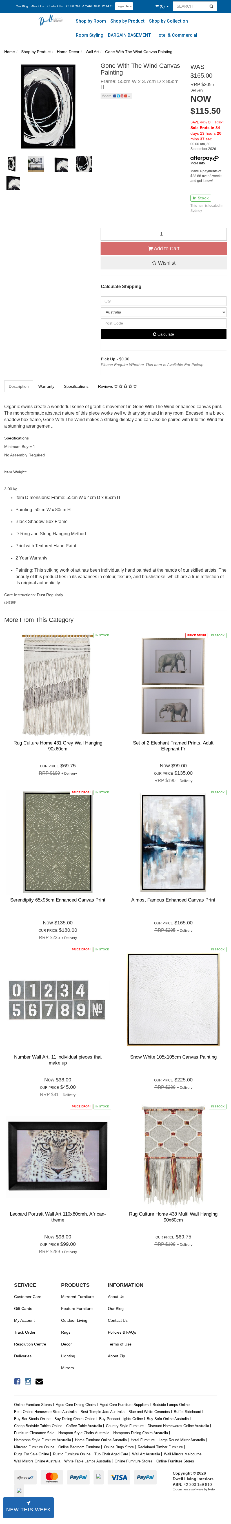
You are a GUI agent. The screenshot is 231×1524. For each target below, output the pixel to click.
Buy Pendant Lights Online (121, 1419)
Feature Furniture (77, 1308)
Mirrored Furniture (77, 1296)
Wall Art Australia (146, 1454)
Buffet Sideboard (187, 1412)
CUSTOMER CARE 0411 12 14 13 (89, 6)
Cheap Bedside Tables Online (38, 1426)
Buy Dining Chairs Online (74, 1419)
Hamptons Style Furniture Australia (42, 1440)
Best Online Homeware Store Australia (45, 1412)
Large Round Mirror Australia (182, 1440)
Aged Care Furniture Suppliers (124, 1405)
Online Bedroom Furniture (79, 1447)
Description (19, 386)
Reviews (106, 386)
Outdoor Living (74, 1320)
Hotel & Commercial (176, 35)
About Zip (116, 1356)
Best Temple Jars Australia (103, 1412)
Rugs (65, 1332)
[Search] (211, 6)
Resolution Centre (30, 1344)
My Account (24, 1320)
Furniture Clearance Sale (34, 1433)
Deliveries (23, 1356)
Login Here (124, 6)
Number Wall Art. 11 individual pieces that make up (58, 1059)
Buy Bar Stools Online (32, 1419)
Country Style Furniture (125, 1426)
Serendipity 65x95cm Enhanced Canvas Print (57, 900)
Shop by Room (91, 21)
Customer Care (27, 1296)
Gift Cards (23, 1308)
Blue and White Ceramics (149, 1412)
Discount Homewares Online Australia (178, 1426)
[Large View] (12, 164)
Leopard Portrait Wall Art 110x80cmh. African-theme (58, 1216)
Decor (66, 1344)
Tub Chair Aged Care (111, 1454)
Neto (211, 1489)
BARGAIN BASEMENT (129, 35)
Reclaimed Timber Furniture (160, 1447)
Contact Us (55, 6)
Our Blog (22, 6)
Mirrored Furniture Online (34, 1447)
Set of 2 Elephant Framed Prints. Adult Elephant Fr (173, 745)
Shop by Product (127, 21)
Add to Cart (166, 248)
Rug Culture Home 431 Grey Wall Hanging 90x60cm (58, 745)
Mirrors (67, 1368)
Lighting (68, 1356)
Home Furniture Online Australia (101, 1440)
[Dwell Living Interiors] (52, 20)
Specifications (76, 386)
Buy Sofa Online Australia (168, 1419)
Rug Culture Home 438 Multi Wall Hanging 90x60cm (173, 1216)
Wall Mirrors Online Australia (37, 1461)
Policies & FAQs (122, 1332)
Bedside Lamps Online (171, 1405)
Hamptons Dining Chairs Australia (140, 1433)
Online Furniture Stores (33, 1405)
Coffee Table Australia (84, 1426)
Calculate (165, 334)
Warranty (46, 386)
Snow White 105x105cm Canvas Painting (173, 1057)
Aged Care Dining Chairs (76, 1405)
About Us (37, 6)
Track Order (24, 1332)
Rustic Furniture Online (71, 1454)
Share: (107, 96)
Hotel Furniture (143, 1440)
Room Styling (89, 35)
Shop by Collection (168, 21)
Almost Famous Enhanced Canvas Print (173, 900)
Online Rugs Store (119, 1447)
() (163, 6)
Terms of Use (120, 1344)
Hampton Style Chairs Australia (83, 1433)
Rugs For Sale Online (31, 1454)
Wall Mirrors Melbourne (182, 1454)
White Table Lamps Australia (87, 1461)
